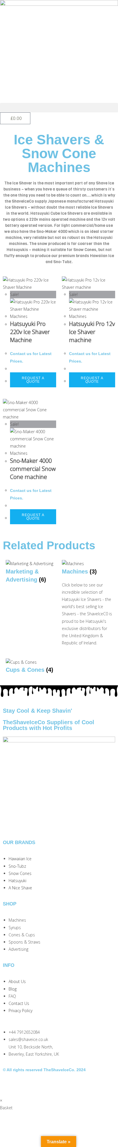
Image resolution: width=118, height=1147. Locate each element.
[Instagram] (10, 1085)
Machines (18, 316)
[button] (59, 107)
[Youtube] (41, 1085)
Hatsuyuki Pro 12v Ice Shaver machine (92, 332)
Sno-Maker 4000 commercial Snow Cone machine (33, 469)
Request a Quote (33, 380)
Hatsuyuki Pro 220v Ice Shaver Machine (30, 332)
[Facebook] (25, 1085)
